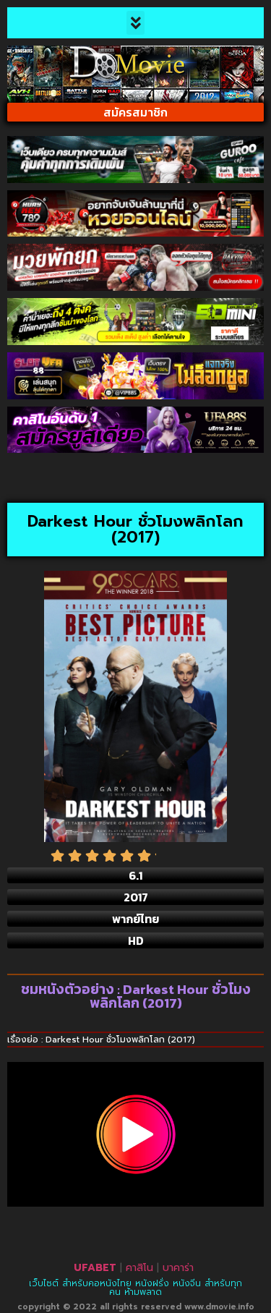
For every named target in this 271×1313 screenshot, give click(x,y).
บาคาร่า (178, 1267)
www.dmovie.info (219, 1307)
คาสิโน (139, 1267)
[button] (135, 23)
